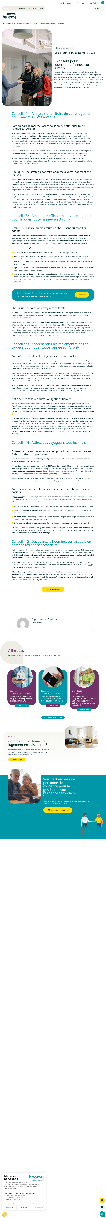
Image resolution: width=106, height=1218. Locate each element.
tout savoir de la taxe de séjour (83, 411)
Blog (13, 23)
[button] (4, 1214)
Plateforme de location (62, 3)
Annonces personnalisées (13, 1199)
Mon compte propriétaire (87, 3)
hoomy (30, 161)
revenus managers (53, 199)
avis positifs (18, 497)
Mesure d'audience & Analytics (14, 1197)
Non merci (9, 1207)
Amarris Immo (25, 431)
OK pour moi (38, 1207)
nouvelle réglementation (43, 373)
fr (102, 2)
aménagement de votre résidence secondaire (29, 236)
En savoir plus (22, 705)
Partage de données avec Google (15, 1195)
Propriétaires (6, 23)
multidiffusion (51, 466)
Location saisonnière (24, 23)
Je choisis (24, 1207)
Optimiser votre (30, 138)
